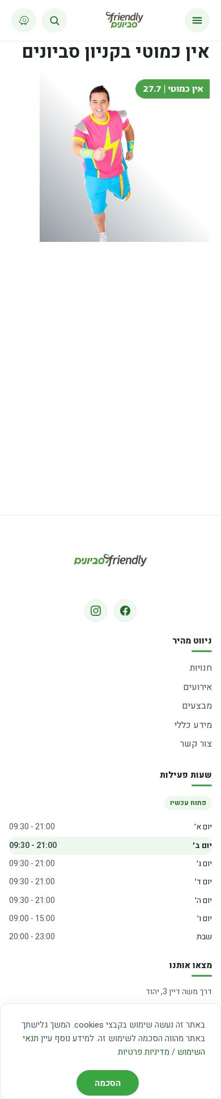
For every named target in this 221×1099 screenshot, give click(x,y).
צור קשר (196, 744)
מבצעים (197, 706)
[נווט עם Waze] (23, 20)
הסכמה (108, 1083)
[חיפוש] (54, 20)
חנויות (201, 668)
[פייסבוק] (125, 610)
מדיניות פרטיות (143, 1052)
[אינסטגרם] (95, 610)
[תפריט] (197, 20)
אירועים (197, 687)
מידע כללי (193, 725)
